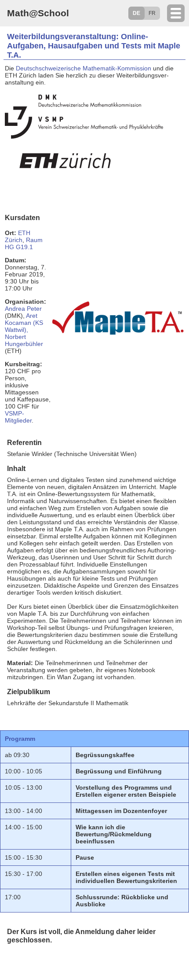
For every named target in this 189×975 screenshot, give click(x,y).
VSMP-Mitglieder (18, 417)
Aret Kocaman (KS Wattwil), (24, 322)
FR (152, 13)
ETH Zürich (17, 236)
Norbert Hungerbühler (24, 340)
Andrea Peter (23, 308)
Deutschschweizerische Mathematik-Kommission (83, 68)
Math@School (38, 13)
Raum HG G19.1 (24, 243)
